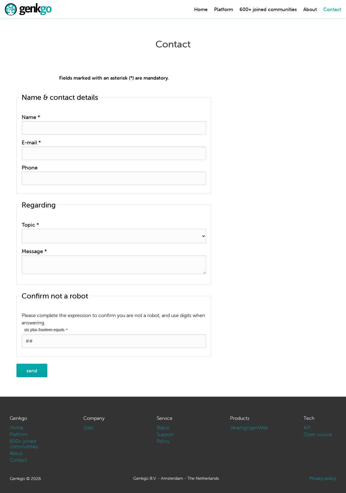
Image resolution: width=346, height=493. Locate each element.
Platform (223, 9)
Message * (34, 251)
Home (201, 9)
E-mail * (31, 142)
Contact (332, 9)
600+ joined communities (268, 9)
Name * (31, 117)
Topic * (30, 224)
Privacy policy (323, 478)
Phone (30, 167)
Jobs (88, 427)
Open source (318, 434)
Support (165, 434)
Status (163, 427)
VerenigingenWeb (249, 427)
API (307, 427)
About (310, 9)
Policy (163, 441)
